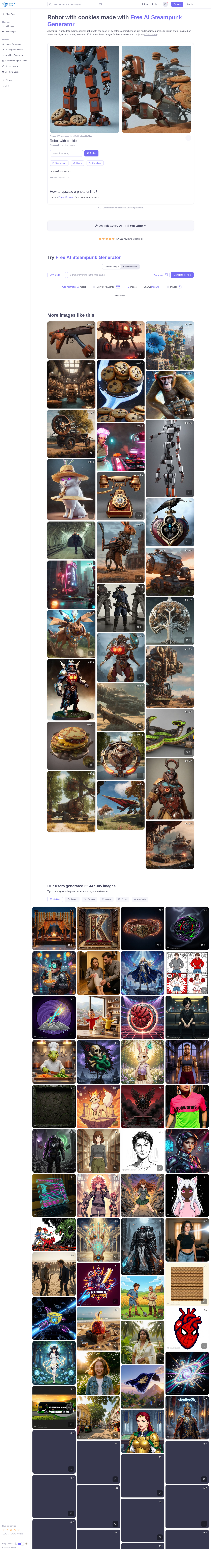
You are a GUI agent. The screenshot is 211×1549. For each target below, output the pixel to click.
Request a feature (9, 1547)
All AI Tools (10, 14)
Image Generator (13, 44)
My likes (56, 899)
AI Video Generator (14, 55)
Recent (73, 899)
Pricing (145, 4)
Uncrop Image (11, 66)
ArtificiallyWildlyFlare (83, 136)
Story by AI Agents (105, 287)
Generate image (111, 266)
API (7, 86)
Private (173, 287)
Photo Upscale (65, 197)
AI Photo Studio (12, 72)
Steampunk (54, 145)
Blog (4, 1544)
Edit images (10, 31)
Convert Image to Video (16, 60)
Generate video (130, 266)
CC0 (67, 177)
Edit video (9, 26)
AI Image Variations (14, 49)
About (10, 1544)
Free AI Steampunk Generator (88, 257)
